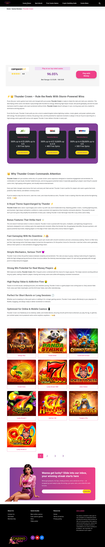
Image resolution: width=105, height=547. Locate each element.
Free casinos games (37, 516)
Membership (12, 519)
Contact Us (11, 514)
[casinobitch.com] (9, 2)
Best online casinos (36, 514)
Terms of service (58, 516)
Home (55, 514)
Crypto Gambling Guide (69, 3)
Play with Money (86, 74)
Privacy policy (57, 519)
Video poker (34, 521)
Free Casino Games (52, 3)
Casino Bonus (27, 3)
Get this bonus (23, 152)
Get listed (11, 516)
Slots (32, 519)
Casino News (84, 3)
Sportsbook (38, 3)
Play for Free (21, 341)
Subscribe (87, 491)
